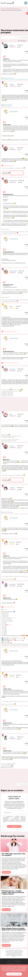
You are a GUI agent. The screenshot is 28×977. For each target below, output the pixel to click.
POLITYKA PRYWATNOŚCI (16, 961)
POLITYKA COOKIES (10, 963)
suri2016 (11, 737)
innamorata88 (13, 180)
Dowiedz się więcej (21, 970)
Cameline (11, 487)
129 (20, 37)
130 (23, 37)
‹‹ (16, 784)
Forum (2, 8)
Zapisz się (14, 826)
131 (25, 37)
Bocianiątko (12, 584)
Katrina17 (11, 542)
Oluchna (11, 147)
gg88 (10, 414)
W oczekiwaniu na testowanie (12, 8)
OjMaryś (11, 45)
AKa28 (11, 306)
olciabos (11, 84)
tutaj (4, 822)
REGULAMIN (17, 963)
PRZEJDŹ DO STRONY (14, 974)
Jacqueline (12, 369)
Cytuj (26, 53)
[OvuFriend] (7, 4)
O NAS (9, 961)
